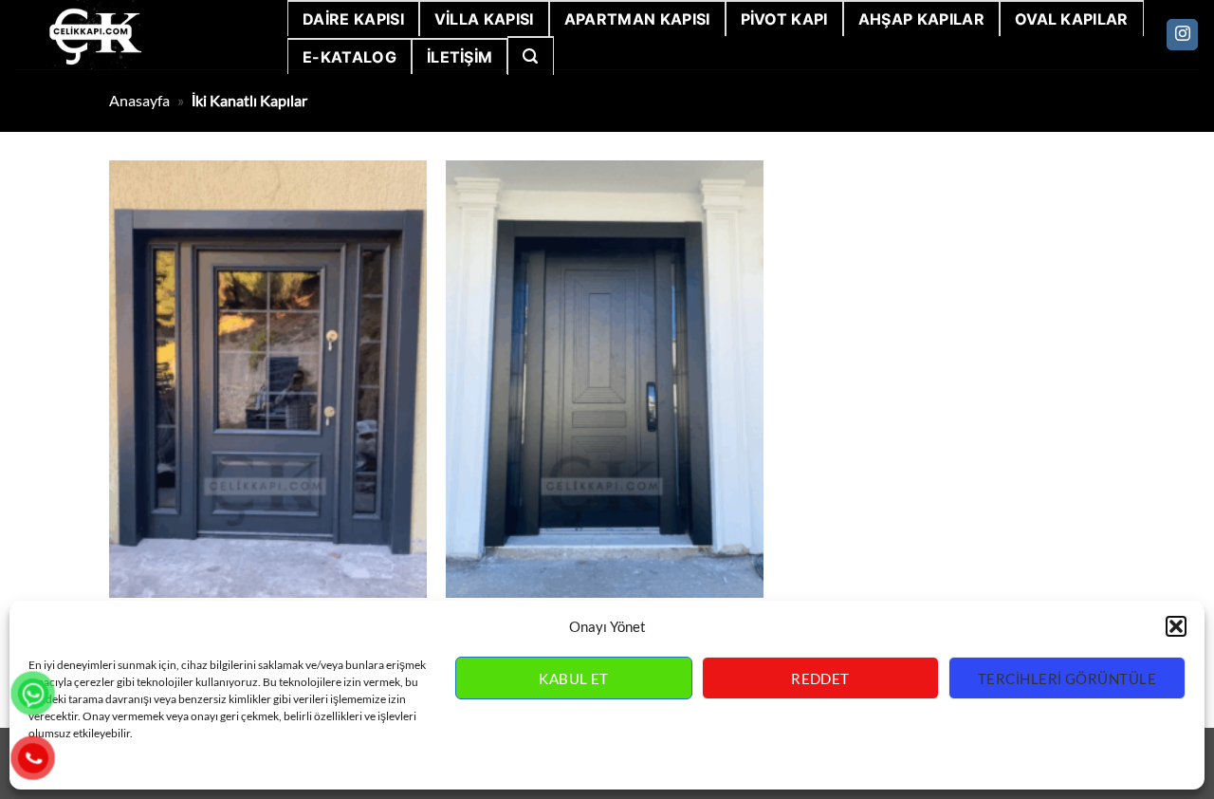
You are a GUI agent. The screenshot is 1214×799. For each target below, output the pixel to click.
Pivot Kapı (784, 18)
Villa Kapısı (484, 18)
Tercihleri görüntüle (1067, 678)
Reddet (820, 678)
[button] (1176, 626)
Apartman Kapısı (637, 18)
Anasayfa (139, 100)
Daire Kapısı (353, 18)
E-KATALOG (349, 56)
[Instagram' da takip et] (1182, 35)
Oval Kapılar (1072, 18)
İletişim (460, 56)
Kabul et (574, 678)
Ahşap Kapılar (921, 18)
